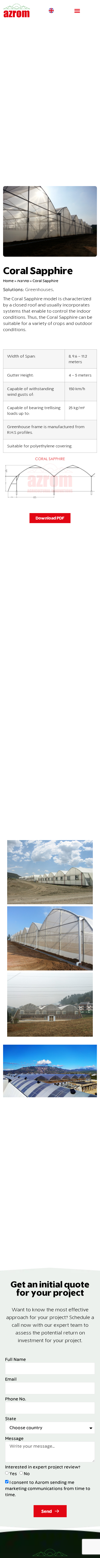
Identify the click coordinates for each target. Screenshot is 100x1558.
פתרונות (23, 280)
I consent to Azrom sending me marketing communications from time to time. (47, 1488)
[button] (77, 10)
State (10, 1419)
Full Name (15, 1359)
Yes (13, 1473)
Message (14, 1438)
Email (11, 1379)
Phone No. (15, 1399)
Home (8, 280)
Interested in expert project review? (42, 1467)
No (27, 1473)
